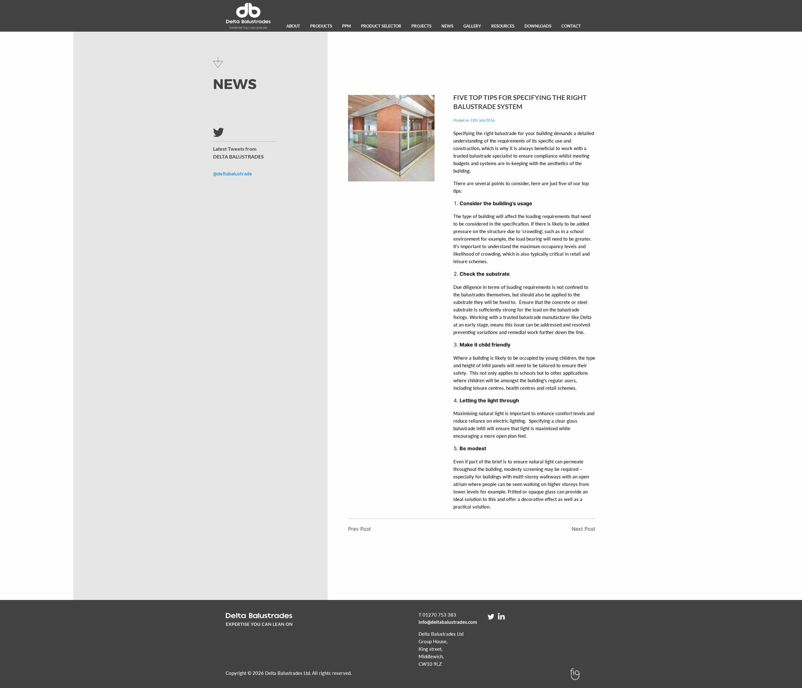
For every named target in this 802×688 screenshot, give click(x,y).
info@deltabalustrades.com (448, 622)
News (447, 26)
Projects (421, 26)
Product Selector (381, 26)
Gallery (472, 26)
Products (321, 26)
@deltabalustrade (232, 173)
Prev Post (359, 529)
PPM (346, 26)
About (293, 26)
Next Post (583, 529)
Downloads (537, 26)
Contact (571, 26)
